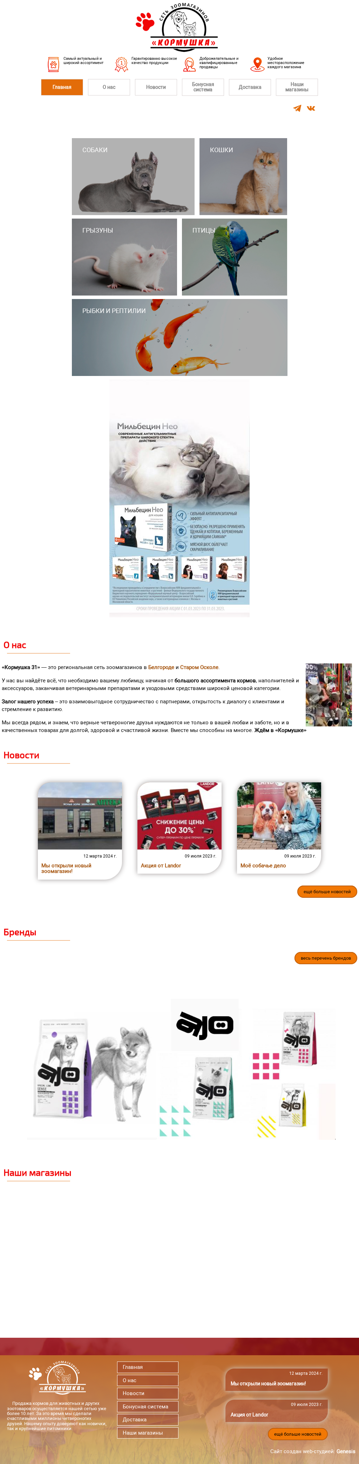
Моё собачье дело (263, 865)
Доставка (250, 87)
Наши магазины (297, 86)
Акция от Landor (161, 865)
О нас (109, 87)
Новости (156, 87)
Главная (62, 87)
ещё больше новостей (327, 891)
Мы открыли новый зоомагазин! (66, 868)
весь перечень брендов (326, 958)
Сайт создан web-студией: (312, 1451)
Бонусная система (203, 86)
